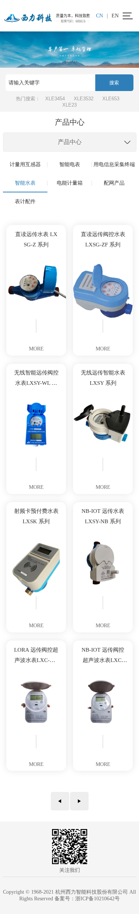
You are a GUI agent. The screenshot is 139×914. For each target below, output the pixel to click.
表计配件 (25, 201)
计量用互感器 (25, 164)
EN (115, 16)
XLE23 (69, 105)
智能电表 (69, 164)
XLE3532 (83, 98)
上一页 (60, 801)
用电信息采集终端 (114, 164)
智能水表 (25, 183)
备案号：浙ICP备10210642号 (87, 898)
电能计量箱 (70, 183)
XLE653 (110, 98)
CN (99, 16)
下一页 (79, 801)
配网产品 (114, 183)
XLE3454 (55, 98)
